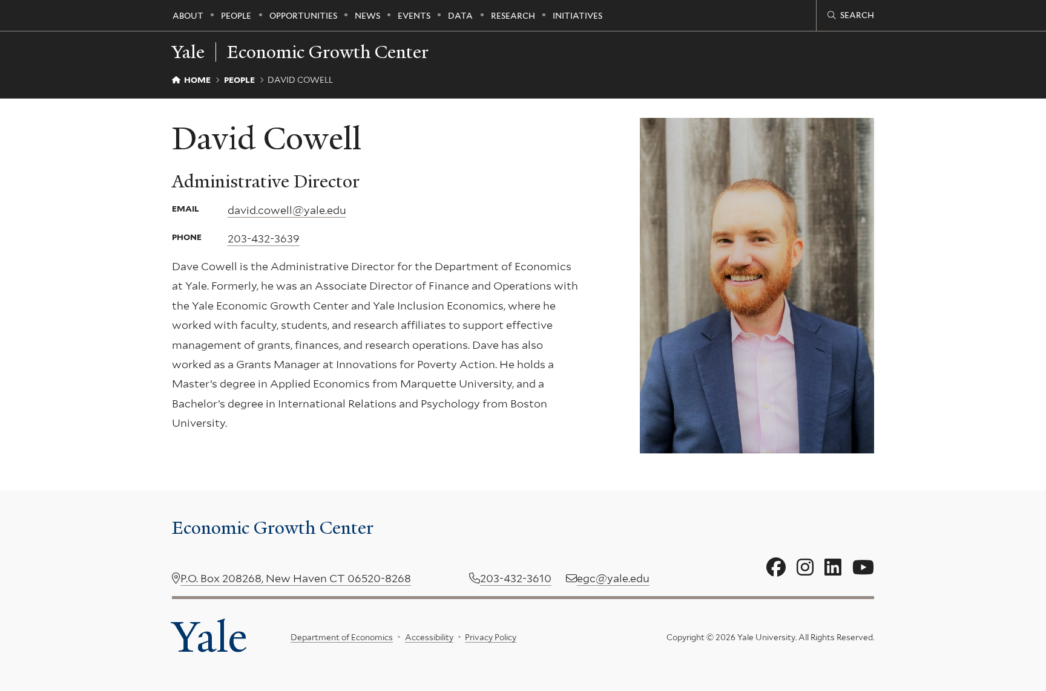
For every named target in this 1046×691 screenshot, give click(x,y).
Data (460, 16)
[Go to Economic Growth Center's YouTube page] (863, 567)
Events (414, 16)
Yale (209, 637)
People (236, 16)
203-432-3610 (515, 578)
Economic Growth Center (328, 52)
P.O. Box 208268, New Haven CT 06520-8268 (295, 578)
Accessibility (429, 637)
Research (513, 16)
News (367, 16)
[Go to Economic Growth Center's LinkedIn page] (832, 567)
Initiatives (577, 16)
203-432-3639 (264, 238)
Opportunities (303, 16)
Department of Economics (342, 637)
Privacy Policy (490, 637)
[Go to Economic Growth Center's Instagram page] (805, 567)
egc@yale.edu (613, 578)
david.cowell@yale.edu (287, 210)
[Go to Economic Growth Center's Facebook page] (776, 567)
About (188, 16)
